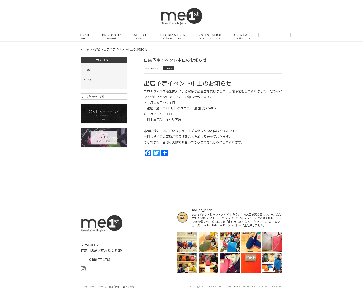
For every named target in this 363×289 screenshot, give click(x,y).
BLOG (87, 70)
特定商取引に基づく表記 (121, 286)
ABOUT (140, 36)
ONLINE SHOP (209, 36)
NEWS (168, 68)
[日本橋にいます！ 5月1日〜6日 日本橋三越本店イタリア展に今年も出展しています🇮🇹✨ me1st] (272, 263)
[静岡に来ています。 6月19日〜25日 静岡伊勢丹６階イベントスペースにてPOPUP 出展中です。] (208, 263)
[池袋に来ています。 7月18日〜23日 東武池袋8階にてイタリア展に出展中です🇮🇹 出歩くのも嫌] (187, 263)
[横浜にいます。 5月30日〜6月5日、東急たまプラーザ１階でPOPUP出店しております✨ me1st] (251, 263)
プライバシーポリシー (92, 286)
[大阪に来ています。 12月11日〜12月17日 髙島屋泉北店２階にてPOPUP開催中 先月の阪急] (208, 242)
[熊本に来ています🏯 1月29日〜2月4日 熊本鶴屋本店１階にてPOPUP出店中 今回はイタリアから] (187, 242)
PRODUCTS (112, 36)
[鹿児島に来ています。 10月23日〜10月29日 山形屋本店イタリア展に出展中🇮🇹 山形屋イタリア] (230, 242)
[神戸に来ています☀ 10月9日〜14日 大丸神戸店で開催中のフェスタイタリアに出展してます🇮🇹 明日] (251, 242)
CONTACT (243, 36)
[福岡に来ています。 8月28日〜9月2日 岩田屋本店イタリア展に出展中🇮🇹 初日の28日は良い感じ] (272, 242)
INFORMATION (172, 36)
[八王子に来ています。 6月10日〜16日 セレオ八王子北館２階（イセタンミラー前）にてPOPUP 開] (230, 263)
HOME (84, 36)
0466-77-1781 (100, 259)
